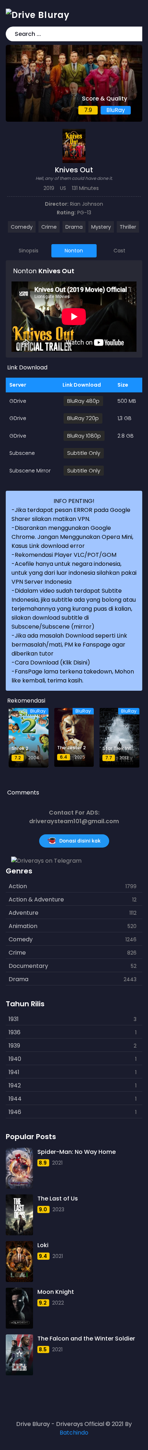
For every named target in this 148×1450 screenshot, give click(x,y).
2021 (57, 1162)
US (63, 188)
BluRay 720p (83, 418)
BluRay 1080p (84, 435)
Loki (42, 1245)
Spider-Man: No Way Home (76, 1152)
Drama (74, 226)
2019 (48, 188)
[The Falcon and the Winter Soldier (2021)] (19, 1354)
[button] (135, 34)
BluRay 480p (83, 401)
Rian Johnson (86, 204)
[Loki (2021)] (19, 1261)
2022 (58, 1302)
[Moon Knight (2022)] (19, 1308)
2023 (58, 1209)
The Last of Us (57, 1198)
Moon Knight (55, 1292)
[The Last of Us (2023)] (19, 1214)
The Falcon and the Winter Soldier (86, 1338)
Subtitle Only (83, 453)
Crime (49, 226)
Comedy (22, 226)
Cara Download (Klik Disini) (52, 662)
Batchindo (74, 1432)
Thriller (128, 226)
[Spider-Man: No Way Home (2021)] (19, 1168)
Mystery (101, 226)
